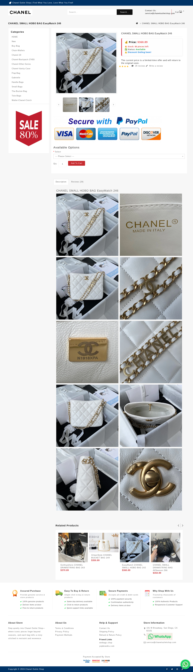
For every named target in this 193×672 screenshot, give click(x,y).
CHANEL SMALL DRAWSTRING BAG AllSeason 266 (163, 567)
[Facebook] (167, 669)
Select (58, 152)
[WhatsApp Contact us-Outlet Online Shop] (185, 664)
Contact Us (104, 628)
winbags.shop (105, 643)
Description (61, 182)
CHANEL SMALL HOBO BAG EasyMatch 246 (87, 190)
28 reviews (140, 66)
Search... (124, 12)
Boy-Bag (16, 46)
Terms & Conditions (64, 628)
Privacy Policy (62, 632)
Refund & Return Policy (110, 635)
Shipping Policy (106, 632)
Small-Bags (17, 87)
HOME (15, 37)
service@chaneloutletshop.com (161, 642)
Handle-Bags (18, 82)
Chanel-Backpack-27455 (23, 59)
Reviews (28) (77, 182)
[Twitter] (172, 669)
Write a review (155, 66)
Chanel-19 (16, 55)
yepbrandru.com (106, 646)
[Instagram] (177, 669)
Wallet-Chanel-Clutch (22, 100)
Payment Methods (63, 635)
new (14, 41)
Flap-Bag (16, 73)
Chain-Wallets (18, 50)
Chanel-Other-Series (21, 64)
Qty (55, 164)
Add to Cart (76, 163)
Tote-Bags (16, 96)
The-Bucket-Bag (19, 91)
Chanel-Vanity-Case (21, 68)
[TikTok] (182, 669)
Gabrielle (16, 78)
